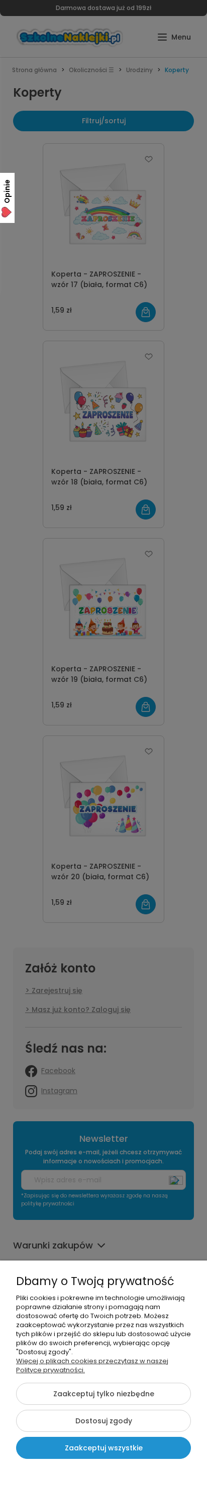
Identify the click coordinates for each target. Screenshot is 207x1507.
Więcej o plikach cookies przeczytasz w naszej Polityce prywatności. (92, 1365)
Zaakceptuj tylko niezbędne (103, 1394)
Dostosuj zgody (103, 1421)
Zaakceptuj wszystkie (104, 1448)
